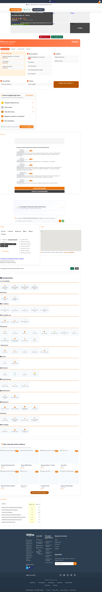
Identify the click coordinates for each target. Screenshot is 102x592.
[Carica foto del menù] (63, 221)
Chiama (3, 231)
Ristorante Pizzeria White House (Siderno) (12, 507)
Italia (56, 540)
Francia (57, 546)
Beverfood (59, 582)
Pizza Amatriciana (32, 66)
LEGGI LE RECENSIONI (39, 188)
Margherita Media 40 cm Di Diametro (11, 56)
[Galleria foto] (60, 17)
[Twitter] (64, 575)
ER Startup (47, 585)
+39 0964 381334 (12, 239)
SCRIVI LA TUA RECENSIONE (40, 191)
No (76, 268)
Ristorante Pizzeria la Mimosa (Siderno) (11, 514)
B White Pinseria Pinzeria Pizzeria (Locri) (12, 519)
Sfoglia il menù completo (65, 83)
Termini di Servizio (64, 590)
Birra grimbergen (9, 121)
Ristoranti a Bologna (49, 559)
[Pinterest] (74, 575)
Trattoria (40, 540)
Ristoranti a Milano (49, 545)
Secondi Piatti (21, 49)
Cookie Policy (73, 590)
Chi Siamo (48, 590)
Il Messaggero (41, 582)
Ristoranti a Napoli (49, 549)
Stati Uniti (57, 544)
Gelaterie (40, 545)
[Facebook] (60, 575)
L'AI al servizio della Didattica (40, 552)
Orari (25, 231)
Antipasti (13, 49)
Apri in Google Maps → (69, 252)
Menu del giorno (5, 49)
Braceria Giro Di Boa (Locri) (8, 522)
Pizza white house (9, 112)
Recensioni (18, 231)
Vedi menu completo (26, 126)
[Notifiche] (100, 2)
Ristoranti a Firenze (49, 552)
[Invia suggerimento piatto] (60, 221)
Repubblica (32, 582)
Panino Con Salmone (6, 84)
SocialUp (55, 585)
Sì (72, 268)
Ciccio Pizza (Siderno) (7, 512)
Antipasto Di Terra (59, 61)
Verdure (28, 49)
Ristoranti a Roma (49, 542)
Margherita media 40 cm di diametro (14, 116)
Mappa (31, 231)
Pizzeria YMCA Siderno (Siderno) (10, 509)
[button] (39, 207)
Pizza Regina (6, 61)
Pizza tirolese (8, 107)
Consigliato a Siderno (16, 22)
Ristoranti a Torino (49, 556)
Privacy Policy (55, 590)
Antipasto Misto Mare (7, 66)
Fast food (40, 547)
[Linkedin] (71, 575)
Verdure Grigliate (32, 84)
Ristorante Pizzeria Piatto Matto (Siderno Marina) (14, 517)
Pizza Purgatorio (32, 73)
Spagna (57, 548)
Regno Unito (58, 542)
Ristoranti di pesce (40, 542)
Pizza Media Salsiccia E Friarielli (35, 70)
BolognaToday (68, 582)
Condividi (4, 234)
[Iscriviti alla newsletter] (75, 563)
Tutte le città (49, 562)
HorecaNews (51, 582)
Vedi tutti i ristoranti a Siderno (39, 492)
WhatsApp (11, 231)
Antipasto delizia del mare (12, 103)
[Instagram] (67, 575)
